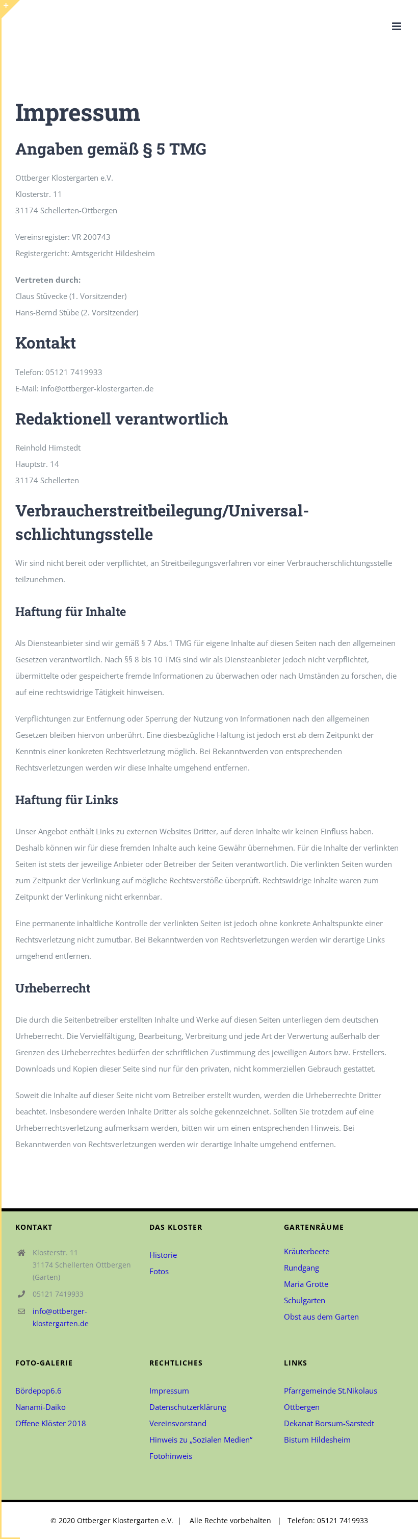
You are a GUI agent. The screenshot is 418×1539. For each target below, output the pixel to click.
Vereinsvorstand (177, 1423)
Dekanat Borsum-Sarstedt (329, 1423)
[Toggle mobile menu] (397, 26)
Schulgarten (304, 1300)
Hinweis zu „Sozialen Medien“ (200, 1439)
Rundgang (301, 1267)
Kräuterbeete (306, 1251)
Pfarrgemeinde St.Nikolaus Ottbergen (330, 1398)
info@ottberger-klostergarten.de (61, 1317)
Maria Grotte (306, 1284)
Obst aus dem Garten (321, 1316)
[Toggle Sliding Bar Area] (11, 9)
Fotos (159, 1271)
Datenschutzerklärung (187, 1407)
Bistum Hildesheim (317, 1439)
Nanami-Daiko (40, 1407)
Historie (163, 1255)
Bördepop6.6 (38, 1390)
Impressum (169, 1390)
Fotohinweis (171, 1456)
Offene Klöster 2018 (50, 1423)
